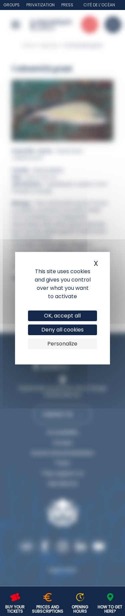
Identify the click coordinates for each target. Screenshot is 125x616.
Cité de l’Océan (99, 5)
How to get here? (110, 609)
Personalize (62, 343)
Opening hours (80, 609)
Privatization (40, 5)
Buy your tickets (15, 609)
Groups (11, 5)
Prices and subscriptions (47, 609)
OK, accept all (62, 315)
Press (67, 5)
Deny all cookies (62, 329)
